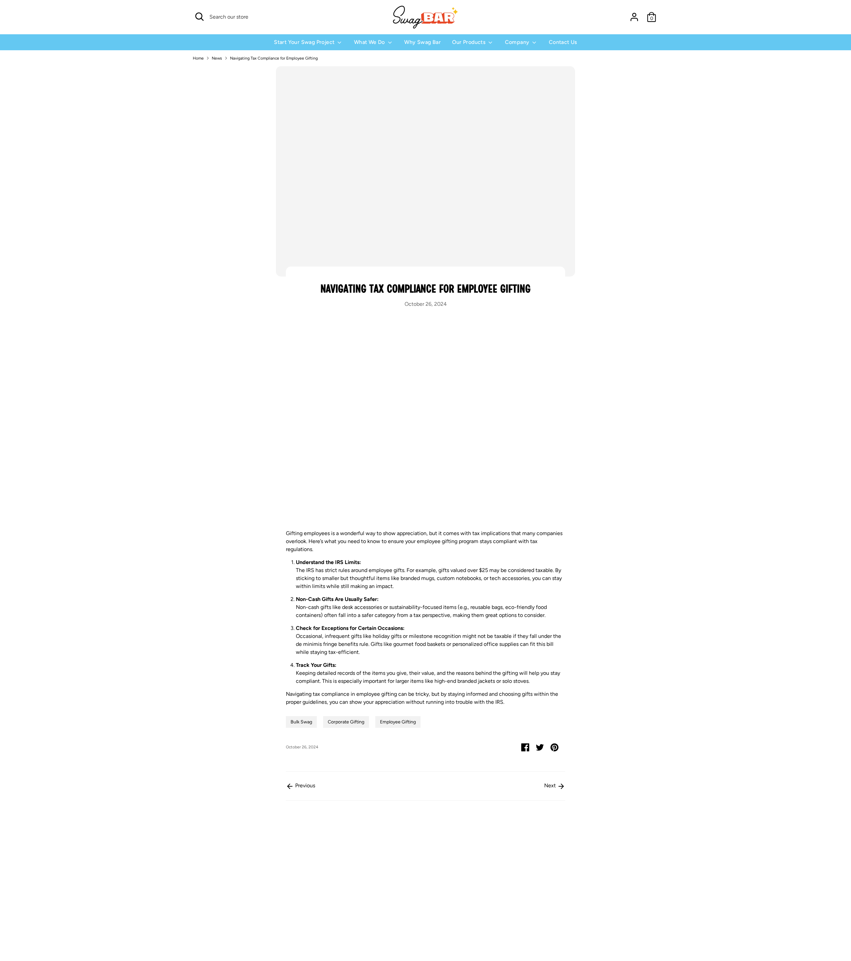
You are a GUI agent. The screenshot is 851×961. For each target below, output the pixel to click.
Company (518, 42)
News (217, 58)
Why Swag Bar (422, 42)
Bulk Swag (301, 722)
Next (550, 785)
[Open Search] (199, 16)
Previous (304, 785)
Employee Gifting (398, 722)
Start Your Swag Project (305, 42)
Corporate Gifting (346, 722)
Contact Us (563, 42)
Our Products (469, 42)
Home (198, 58)
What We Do (370, 42)
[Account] (634, 17)
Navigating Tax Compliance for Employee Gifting (274, 58)
